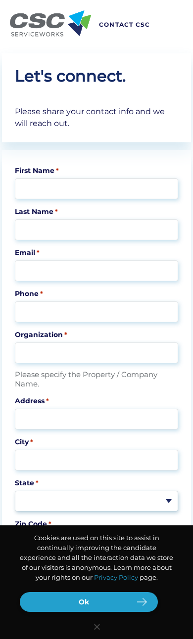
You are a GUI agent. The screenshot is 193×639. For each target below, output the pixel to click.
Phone (29, 293)
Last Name (36, 211)
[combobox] (96, 501)
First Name (37, 170)
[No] (96, 627)
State (27, 482)
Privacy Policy (116, 577)
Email (27, 252)
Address (32, 400)
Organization (41, 334)
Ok (84, 601)
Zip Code (33, 523)
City (24, 441)
